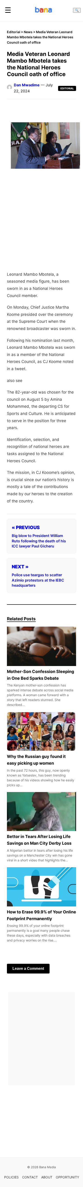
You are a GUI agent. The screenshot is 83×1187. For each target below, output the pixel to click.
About (46, 1177)
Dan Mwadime (27, 85)
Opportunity (67, 1177)
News (28, 32)
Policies (11, 1177)
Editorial (13, 32)
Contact (30, 1177)
